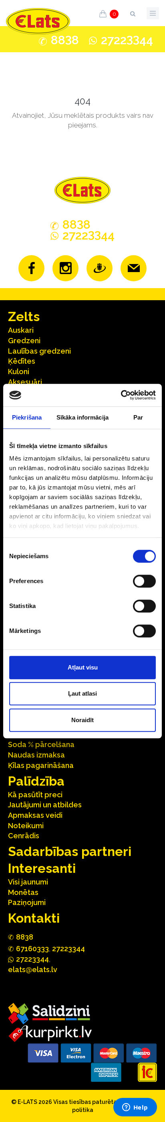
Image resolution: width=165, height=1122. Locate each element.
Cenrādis (23, 835)
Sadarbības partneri (69, 851)
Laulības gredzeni (39, 351)
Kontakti (34, 918)
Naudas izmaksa (36, 755)
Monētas (23, 892)
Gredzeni (24, 340)
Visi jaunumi (28, 882)
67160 (32, 948)
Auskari (21, 330)
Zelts (24, 316)
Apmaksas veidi (35, 815)
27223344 (68, 948)
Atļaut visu (83, 667)
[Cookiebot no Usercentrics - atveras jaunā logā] (121, 395)
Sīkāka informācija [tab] (82, 417)
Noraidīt (82, 720)
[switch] (144, 581)
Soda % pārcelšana (41, 744)
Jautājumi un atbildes (45, 805)
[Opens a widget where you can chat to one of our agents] (135, 1108)
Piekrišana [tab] (27, 417)
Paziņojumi (27, 902)
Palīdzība (36, 781)
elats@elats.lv (32, 969)
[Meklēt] (133, 12)
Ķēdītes (21, 361)
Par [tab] (138, 417)
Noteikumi (26, 825)
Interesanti (42, 868)
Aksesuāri (25, 382)
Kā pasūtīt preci (35, 794)
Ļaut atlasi (82, 693)
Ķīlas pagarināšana (41, 765)
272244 (127, 40)
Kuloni (18, 371)
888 (65, 40)
